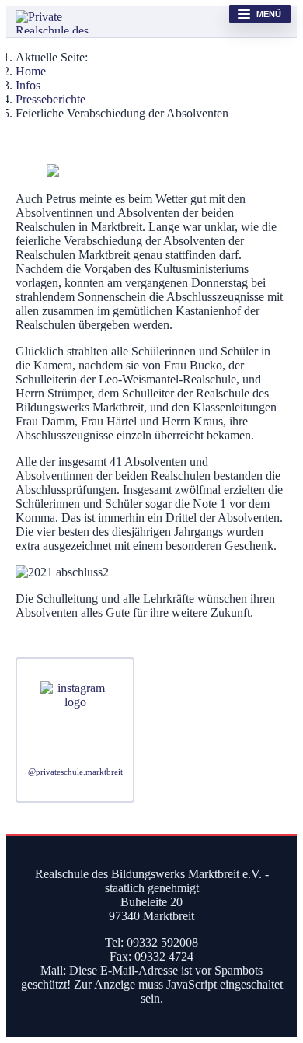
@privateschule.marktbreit (75, 772)
